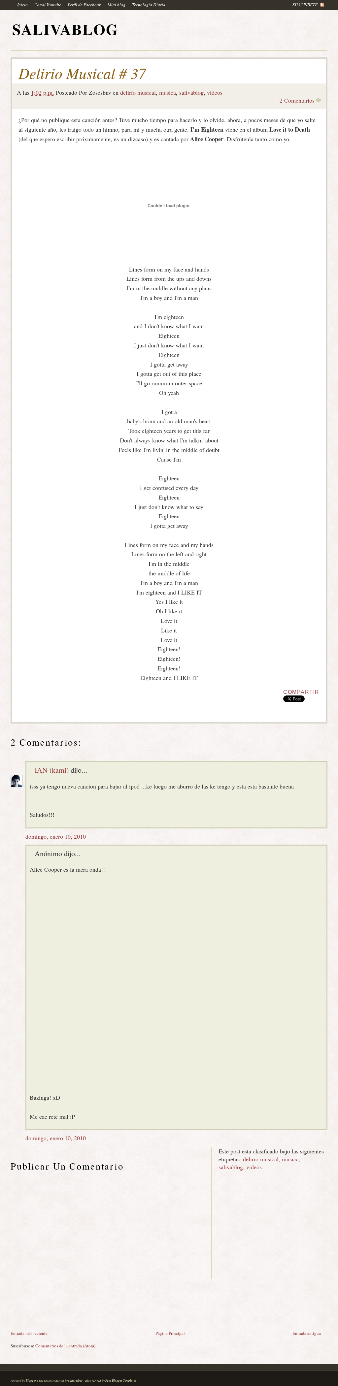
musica (167, 92)
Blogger (31, 1380)
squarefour (75, 1380)
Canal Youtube (47, 5)
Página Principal (170, 1333)
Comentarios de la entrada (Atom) (65, 1346)
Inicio (22, 5)
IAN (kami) (52, 770)
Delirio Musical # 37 (82, 73)
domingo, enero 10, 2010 (55, 836)
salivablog (191, 92)
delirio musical (138, 92)
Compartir (301, 692)
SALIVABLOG (65, 29)
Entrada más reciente (29, 1333)
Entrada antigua (306, 1333)
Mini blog (116, 5)
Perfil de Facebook (84, 5)
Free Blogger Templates (120, 1380)
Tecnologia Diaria (148, 5)
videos (214, 92)
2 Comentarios (297, 100)
